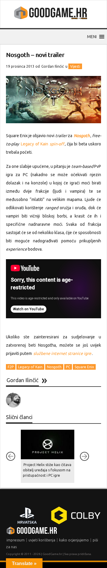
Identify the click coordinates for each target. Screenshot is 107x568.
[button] (92, 36)
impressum (16, 540)
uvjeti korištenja (42, 540)
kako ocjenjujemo (74, 540)
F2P (11, 367)
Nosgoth (54, 367)
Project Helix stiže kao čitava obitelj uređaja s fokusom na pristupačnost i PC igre (47, 470)
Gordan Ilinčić (52, 66)
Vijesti (75, 66)
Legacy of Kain (42, 144)
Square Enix (84, 367)
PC (68, 367)
